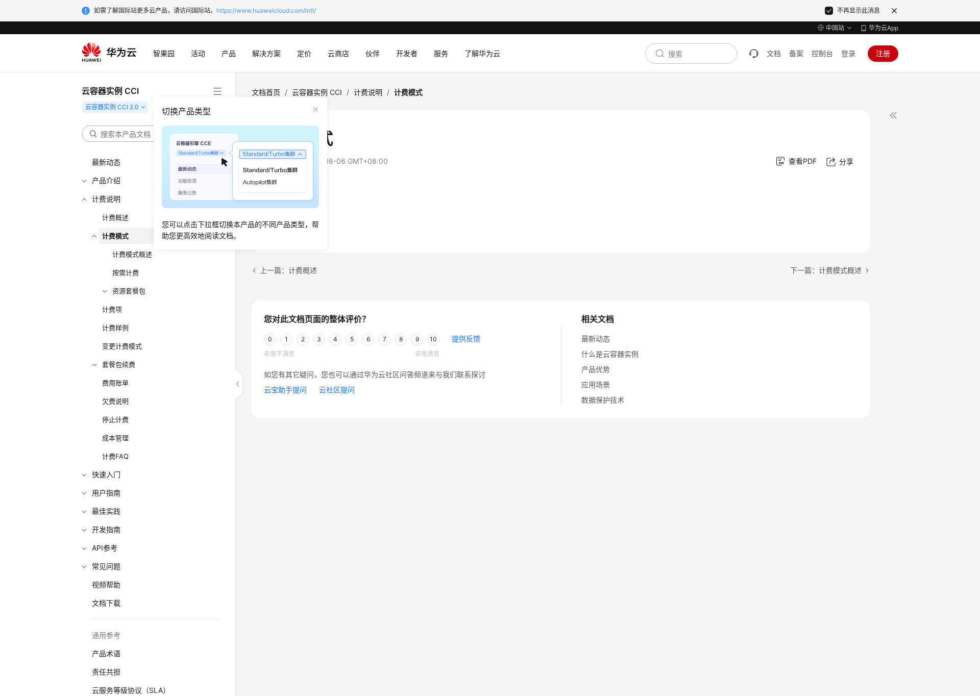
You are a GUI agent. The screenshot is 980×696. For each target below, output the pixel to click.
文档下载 (106, 603)
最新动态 (595, 338)
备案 (796, 53)
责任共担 (106, 671)
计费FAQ (115, 456)
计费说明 (368, 92)
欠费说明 (115, 401)
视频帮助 (106, 584)
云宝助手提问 (285, 389)
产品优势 (595, 369)
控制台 (822, 53)
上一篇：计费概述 (288, 270)
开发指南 (106, 529)
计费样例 (115, 328)
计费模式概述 (132, 254)
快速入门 (106, 474)
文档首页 (266, 92)
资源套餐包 (128, 291)
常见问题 (106, 566)
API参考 (104, 547)
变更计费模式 (122, 346)
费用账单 (115, 383)
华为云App (883, 28)
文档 (774, 53)
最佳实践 (106, 511)
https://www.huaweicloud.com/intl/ (266, 10)
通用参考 (106, 635)
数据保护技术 (602, 399)
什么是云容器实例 (610, 354)
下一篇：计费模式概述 (826, 270)
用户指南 (106, 492)
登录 (848, 53)
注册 (883, 53)
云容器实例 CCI (317, 92)
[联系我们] (753, 53)
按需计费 (125, 272)
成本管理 (115, 438)
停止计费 (115, 419)
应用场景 (595, 384)
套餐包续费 (118, 364)
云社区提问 (337, 389)
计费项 (112, 309)
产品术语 (106, 653)
